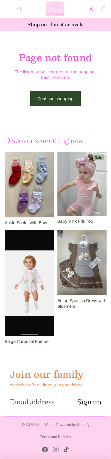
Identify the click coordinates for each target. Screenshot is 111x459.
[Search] (19, 8)
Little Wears (44, 424)
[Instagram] (55, 449)
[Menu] (7, 9)
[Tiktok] (66, 449)
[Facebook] (45, 449)
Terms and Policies (55, 436)
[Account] (90, 8)
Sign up (89, 402)
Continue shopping (55, 98)
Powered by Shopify (73, 424)
